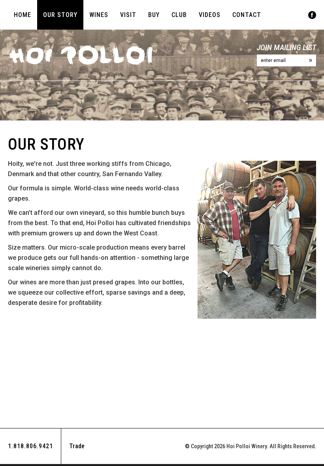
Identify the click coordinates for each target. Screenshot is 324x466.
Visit (128, 15)
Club (179, 15)
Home (22, 15)
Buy (154, 15)
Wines (98, 15)
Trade (77, 446)
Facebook (312, 15)
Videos (209, 15)
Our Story (60, 15)
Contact (246, 15)
